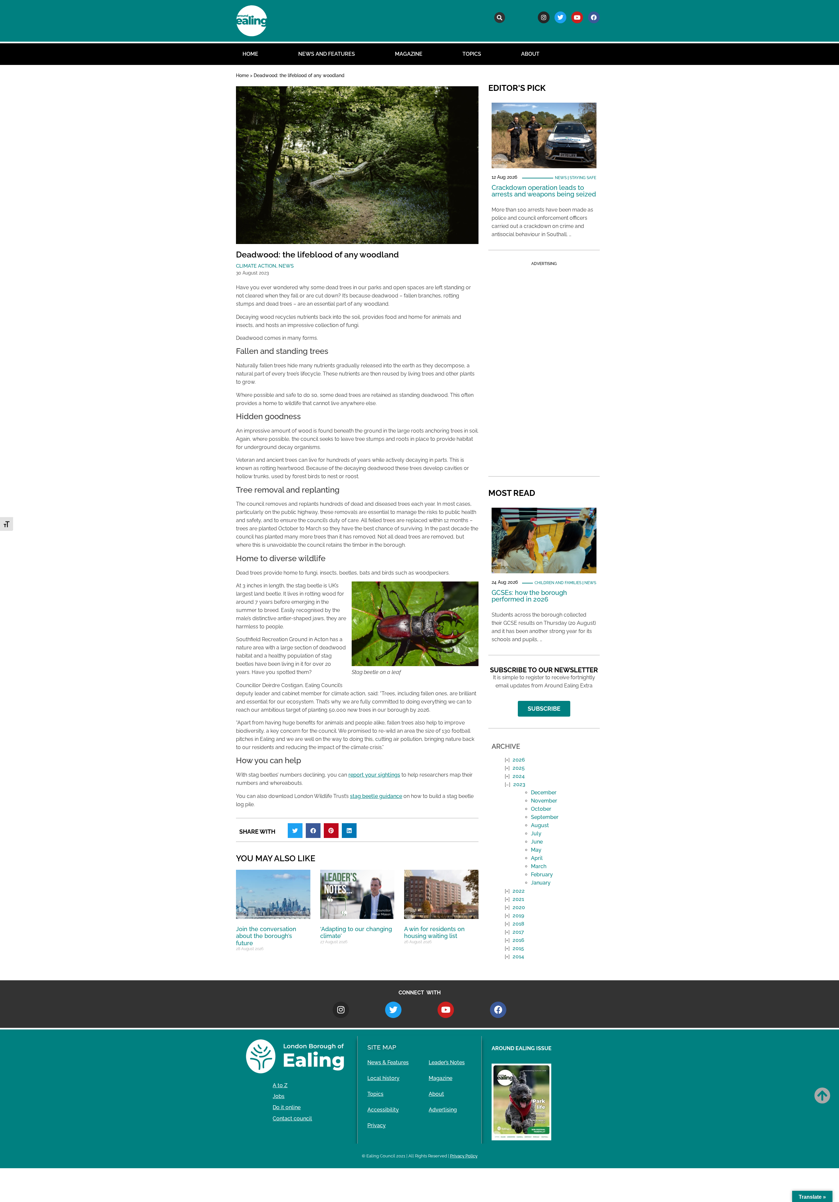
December (543, 792)
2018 (518, 924)
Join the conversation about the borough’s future (266, 936)
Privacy (376, 1125)
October (541, 809)
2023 (519, 784)
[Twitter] (560, 17)
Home (250, 54)
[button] (499, 17)
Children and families (558, 583)
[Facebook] (594, 17)
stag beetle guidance (376, 796)
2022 (519, 891)
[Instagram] (544, 17)
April (537, 858)
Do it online (287, 1107)
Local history (383, 1078)
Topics (471, 54)
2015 (518, 948)
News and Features (326, 54)
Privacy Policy (464, 1155)
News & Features (388, 1062)
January (541, 883)
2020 (519, 907)
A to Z (280, 1085)
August (540, 825)
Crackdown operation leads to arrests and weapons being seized (544, 191)
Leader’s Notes (447, 1062)
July (536, 833)
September (544, 817)
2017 (518, 932)
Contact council (292, 1118)
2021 (518, 899)
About (530, 54)
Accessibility (383, 1110)
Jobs (278, 1096)
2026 (519, 760)
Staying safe (583, 177)
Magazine (408, 54)
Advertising (443, 1110)
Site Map (381, 1047)
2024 (519, 776)
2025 (519, 768)
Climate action (256, 266)
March (538, 866)
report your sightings (374, 775)
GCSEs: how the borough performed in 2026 (529, 596)
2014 (518, 956)
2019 (518, 915)
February (542, 874)
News (286, 266)
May (536, 850)
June (537, 842)
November (544, 801)
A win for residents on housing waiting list (434, 933)
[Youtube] (577, 17)
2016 (518, 940)
